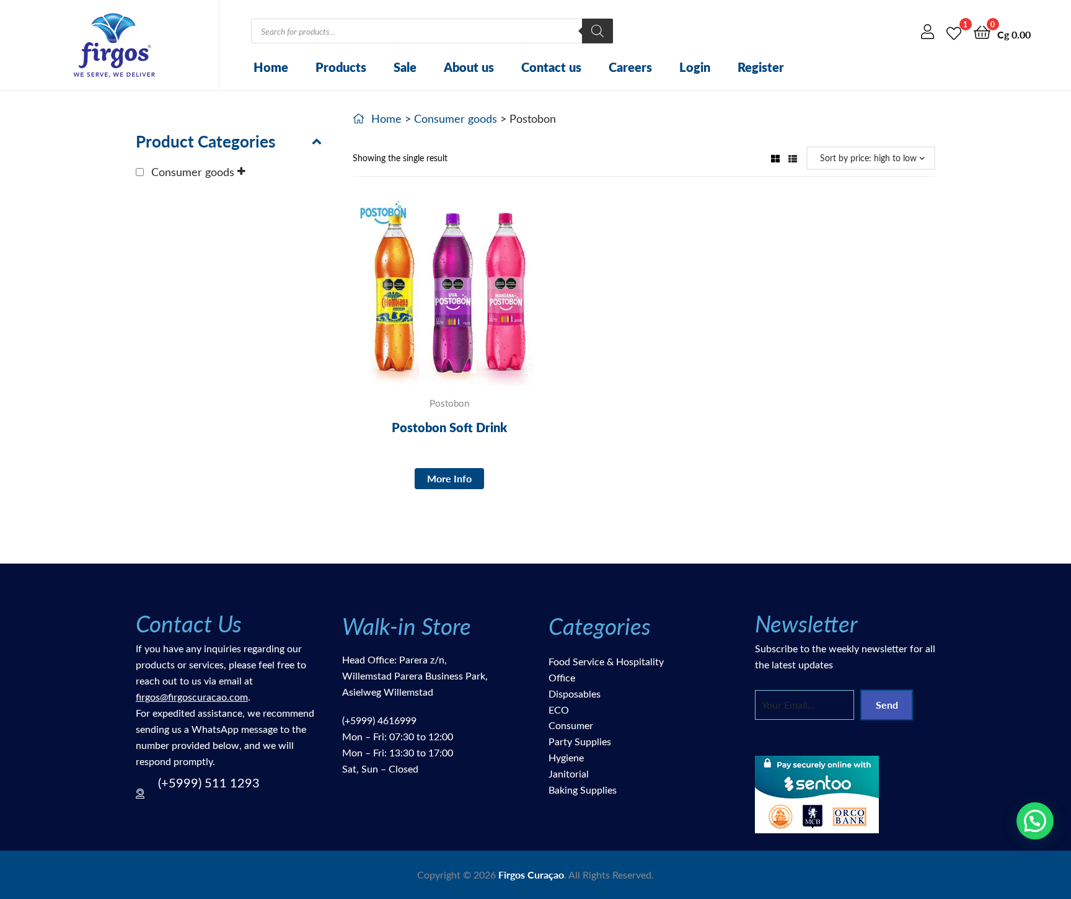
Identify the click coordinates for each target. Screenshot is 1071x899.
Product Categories (205, 141)
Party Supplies (580, 741)
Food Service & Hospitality (606, 661)
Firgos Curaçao (531, 874)
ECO (559, 709)
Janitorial (569, 773)
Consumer (571, 725)
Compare (449, 301)
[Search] (597, 31)
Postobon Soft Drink (449, 427)
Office (562, 677)
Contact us (551, 67)
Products (340, 67)
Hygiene (566, 757)
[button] (1035, 820)
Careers (630, 67)
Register (761, 67)
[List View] (792, 158)
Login (694, 67)
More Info (449, 478)
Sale (405, 67)
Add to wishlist (418, 301)
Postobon (449, 403)
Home (270, 67)
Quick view (479, 301)
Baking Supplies (583, 789)
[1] (953, 31)
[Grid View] (775, 158)
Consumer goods (455, 118)
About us (469, 67)
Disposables (575, 693)
